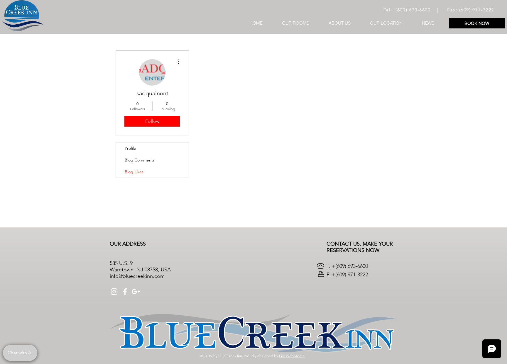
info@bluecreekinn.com (137, 276)
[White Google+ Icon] (135, 291)
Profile (130, 148)
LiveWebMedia (292, 356)
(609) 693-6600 (413, 10)
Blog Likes (134, 171)
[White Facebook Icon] (125, 291)
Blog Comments (140, 160)
